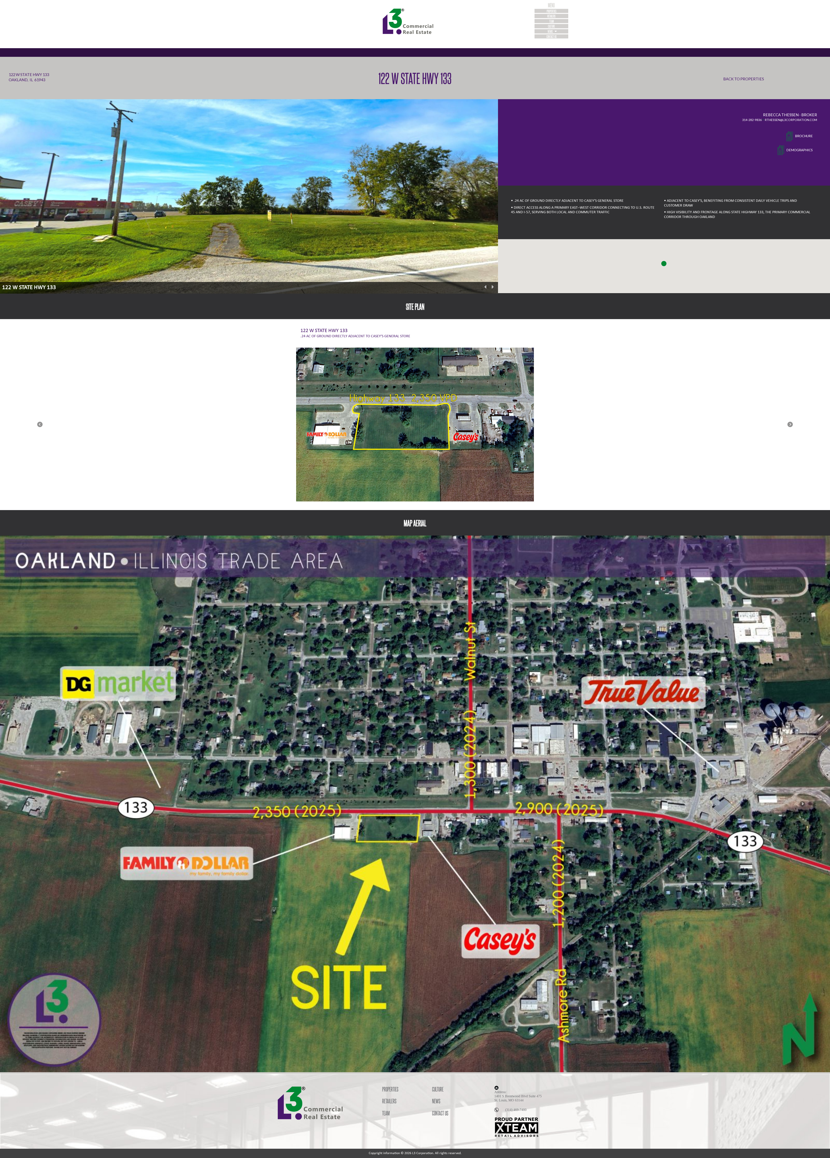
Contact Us (551, 36)
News (550, 31)
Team (551, 21)
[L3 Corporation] (415, 21)
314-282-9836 (752, 120)
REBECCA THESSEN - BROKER (790, 114)
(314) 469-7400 (516, 1110)
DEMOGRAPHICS (799, 150)
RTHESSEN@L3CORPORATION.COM (791, 120)
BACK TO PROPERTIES (743, 78)
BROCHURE (804, 136)
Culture (551, 26)
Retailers (551, 16)
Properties (551, 11)
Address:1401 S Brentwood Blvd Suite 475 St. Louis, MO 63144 (518, 1096)
